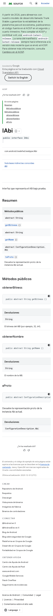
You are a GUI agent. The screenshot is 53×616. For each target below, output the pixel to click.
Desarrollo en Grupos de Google (16, 545)
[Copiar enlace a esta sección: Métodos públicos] (34, 279)
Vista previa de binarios (12, 502)
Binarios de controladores (13, 511)
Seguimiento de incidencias (14, 584)
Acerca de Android (11, 595)
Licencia (7, 599)
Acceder (45, 3)
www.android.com (10, 571)
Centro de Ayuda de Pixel (13, 566)
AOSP (4, 89)
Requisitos (6, 493)
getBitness (11, 225)
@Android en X (9, 523)
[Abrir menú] (4, 3)
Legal (38, 595)
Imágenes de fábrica (11, 506)
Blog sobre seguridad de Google (16, 536)
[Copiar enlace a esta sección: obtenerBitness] (25, 288)
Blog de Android (9, 532)
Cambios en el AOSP (13, 52)
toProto (9, 257)
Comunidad (27, 595)
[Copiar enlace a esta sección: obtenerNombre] (26, 337)
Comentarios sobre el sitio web (18, 604)
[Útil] (24, 95)
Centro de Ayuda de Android (15, 562)
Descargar (7, 497)
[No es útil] (28, 95)
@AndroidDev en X (10, 527)
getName (9, 239)
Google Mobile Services (12, 575)
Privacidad (19, 599)
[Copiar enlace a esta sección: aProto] (14, 386)
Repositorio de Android (12, 488)
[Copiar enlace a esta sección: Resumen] (21, 201)
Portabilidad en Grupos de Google (17, 550)
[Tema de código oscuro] (49, 296)
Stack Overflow (9, 580)
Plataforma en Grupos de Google (17, 541)
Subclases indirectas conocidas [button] (19, 164)
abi (6, 166)
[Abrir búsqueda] (31, 3)
